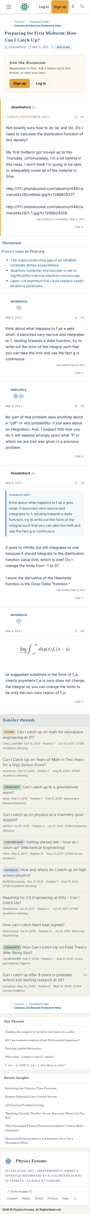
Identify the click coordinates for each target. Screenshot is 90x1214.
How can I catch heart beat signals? (34, 924)
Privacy (53, 1198)
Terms (39, 1198)
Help (65, 1198)
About (26, 1198)
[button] (76, 117)
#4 (82, 482)
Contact (12, 1198)
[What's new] (73, 6)
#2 (82, 317)
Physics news (12, 251)
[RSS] (75, 1198)
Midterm (63, 47)
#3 (82, 406)
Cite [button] (78, 227)
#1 (82, 116)
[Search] (82, 6)
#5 (82, 631)
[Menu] (8, 7)
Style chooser (19, 1191)
